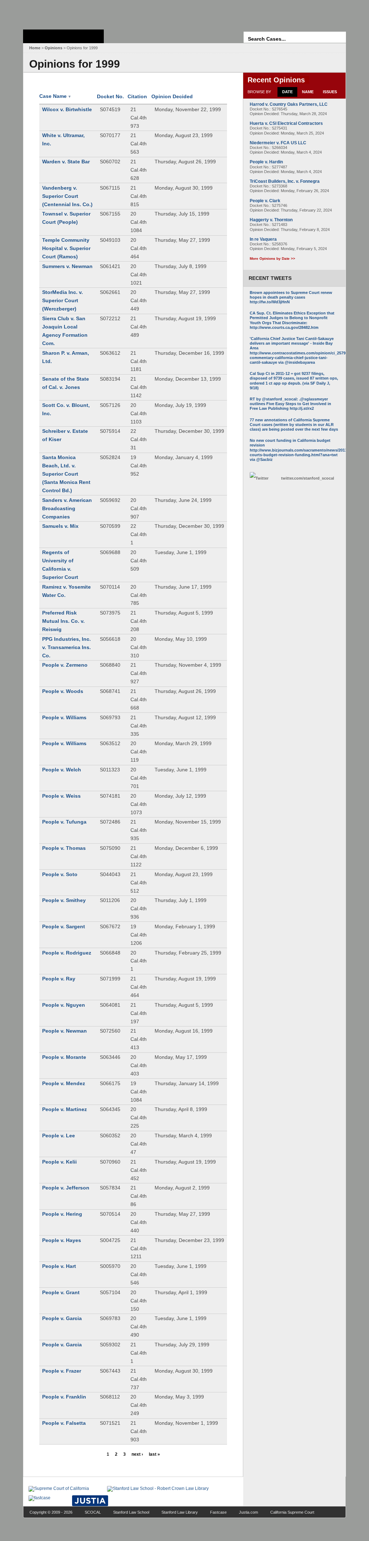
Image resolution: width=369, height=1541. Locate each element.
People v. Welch (61, 769)
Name (308, 92)
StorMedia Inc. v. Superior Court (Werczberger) (62, 300)
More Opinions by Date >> (272, 258)
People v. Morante (64, 1057)
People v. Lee (58, 1135)
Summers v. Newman (67, 266)
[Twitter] (263, 478)
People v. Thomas (64, 848)
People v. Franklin (64, 1397)
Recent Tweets (270, 278)
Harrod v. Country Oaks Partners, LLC (289, 104)
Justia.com (248, 1512)
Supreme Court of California (63, 36)
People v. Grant (61, 1292)
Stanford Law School (131, 1512)
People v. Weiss (61, 796)
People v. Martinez (64, 1109)
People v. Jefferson (65, 1188)
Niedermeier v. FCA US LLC (278, 142)
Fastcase (218, 1512)
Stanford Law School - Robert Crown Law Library (62, 13)
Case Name (55, 96)
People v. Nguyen (63, 1005)
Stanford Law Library (179, 1512)
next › (137, 1454)
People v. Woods (62, 691)
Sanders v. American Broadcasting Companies (67, 508)
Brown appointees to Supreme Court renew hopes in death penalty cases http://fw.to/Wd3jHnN (291, 297)
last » (154, 1454)
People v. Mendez (63, 1083)
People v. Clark (265, 200)
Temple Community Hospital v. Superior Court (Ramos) (66, 248)
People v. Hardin (266, 161)
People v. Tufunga (64, 822)
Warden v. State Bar (66, 161)
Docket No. (110, 96)
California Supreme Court (292, 1512)
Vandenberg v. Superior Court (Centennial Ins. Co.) (67, 196)
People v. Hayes (61, 1240)
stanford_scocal (307, 478)
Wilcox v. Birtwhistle (67, 109)
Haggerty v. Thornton (271, 219)
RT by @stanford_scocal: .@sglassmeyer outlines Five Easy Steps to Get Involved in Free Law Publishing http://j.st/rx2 (290, 404)
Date (287, 92)
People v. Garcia (62, 1318)
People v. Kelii (59, 1162)
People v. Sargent (63, 926)
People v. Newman (64, 1031)
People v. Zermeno (65, 665)
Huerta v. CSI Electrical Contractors (286, 123)
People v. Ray (58, 979)
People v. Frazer (61, 1371)
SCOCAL (93, 1512)
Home (34, 48)
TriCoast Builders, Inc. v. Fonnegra (285, 181)
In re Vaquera (263, 239)
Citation (137, 96)
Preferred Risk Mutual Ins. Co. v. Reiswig (63, 621)
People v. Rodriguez (66, 953)
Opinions (53, 48)
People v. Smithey (64, 900)
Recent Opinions (276, 80)
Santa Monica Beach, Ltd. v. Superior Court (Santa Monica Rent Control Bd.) (66, 473)
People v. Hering (62, 1214)
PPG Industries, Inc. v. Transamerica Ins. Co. (66, 647)
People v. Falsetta (64, 1423)
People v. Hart (59, 1266)
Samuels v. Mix (60, 526)
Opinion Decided (172, 96)
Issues (330, 92)
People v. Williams (64, 717)
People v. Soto (59, 874)
